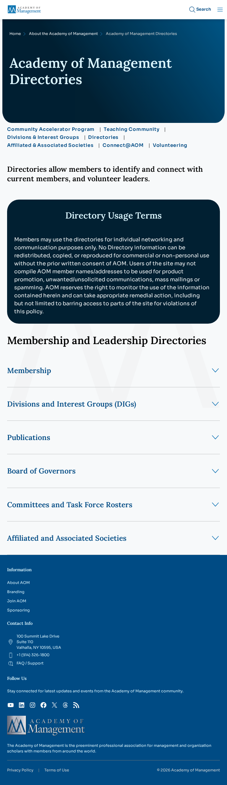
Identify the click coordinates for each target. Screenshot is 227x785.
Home (15, 33)
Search (203, 9)
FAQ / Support (30, 663)
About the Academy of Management (63, 33)
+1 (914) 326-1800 (33, 655)
